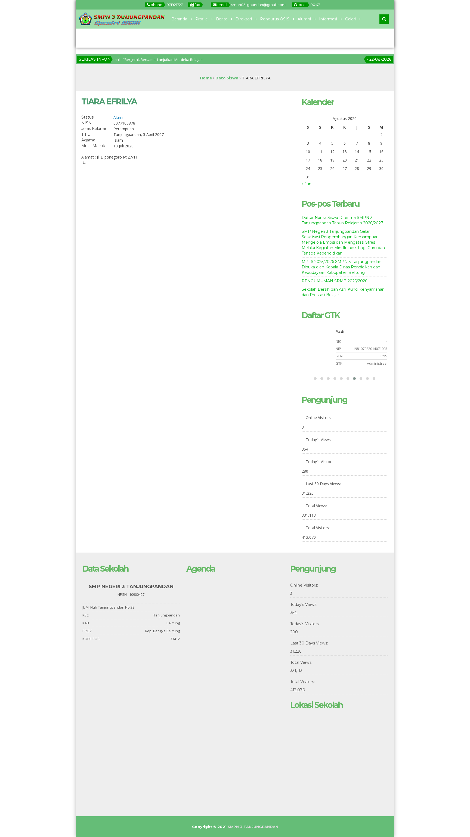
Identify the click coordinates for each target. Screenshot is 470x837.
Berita (221, 19)
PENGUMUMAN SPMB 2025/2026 (334, 280)
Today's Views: (319, 803)
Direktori (244, 19)
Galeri (350, 19)
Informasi (328, 19)
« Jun (306, 183)
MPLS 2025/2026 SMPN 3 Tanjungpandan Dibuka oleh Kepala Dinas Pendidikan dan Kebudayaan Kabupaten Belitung (341, 267)
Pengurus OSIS (274, 19)
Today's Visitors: (320, 825)
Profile (201, 19)
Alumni (304, 19)
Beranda (179, 19)
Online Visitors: (319, 781)
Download (112, 38)
